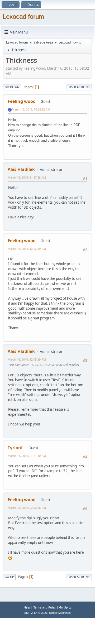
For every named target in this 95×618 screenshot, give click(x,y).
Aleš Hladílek (21, 169)
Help (27, 607)
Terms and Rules (45, 607)
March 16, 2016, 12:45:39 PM (27, 359)
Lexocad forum (23, 16)
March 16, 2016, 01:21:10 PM (27, 456)
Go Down (12, 87)
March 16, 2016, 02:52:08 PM (27, 508)
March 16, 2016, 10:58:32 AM (31, 109)
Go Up (9, 577)
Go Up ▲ (65, 607)
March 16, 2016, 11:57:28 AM (27, 177)
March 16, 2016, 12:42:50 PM (27, 249)
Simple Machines (60, 612)
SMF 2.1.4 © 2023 (36, 612)
